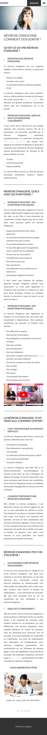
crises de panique (31, 99)
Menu (44, 3)
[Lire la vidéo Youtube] (23, 395)
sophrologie (16, 658)
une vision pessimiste (14, 141)
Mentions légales (24, 726)
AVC (40, 355)
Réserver (34, 3)
